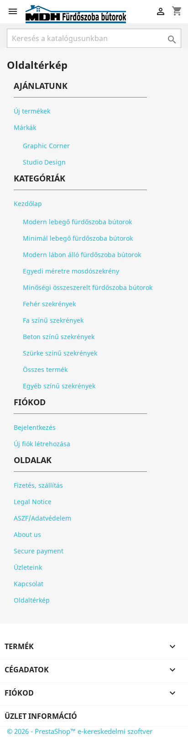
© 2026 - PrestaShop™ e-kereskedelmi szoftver (79, 731)
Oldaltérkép (32, 600)
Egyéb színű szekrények (59, 386)
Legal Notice (33, 501)
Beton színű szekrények (58, 336)
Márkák (25, 127)
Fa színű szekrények (53, 320)
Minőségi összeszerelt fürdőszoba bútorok (87, 287)
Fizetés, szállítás (38, 485)
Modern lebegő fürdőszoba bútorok (77, 221)
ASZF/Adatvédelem (42, 518)
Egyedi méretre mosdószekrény (71, 271)
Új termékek (32, 111)
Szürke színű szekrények (60, 353)
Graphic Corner (46, 145)
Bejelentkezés (35, 427)
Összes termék (45, 369)
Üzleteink (28, 567)
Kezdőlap (28, 203)
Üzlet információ (41, 716)
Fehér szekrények (49, 303)
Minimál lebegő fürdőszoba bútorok (78, 238)
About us (27, 534)
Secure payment (38, 551)
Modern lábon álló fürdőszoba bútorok (82, 254)
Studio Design (44, 162)
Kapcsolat (28, 583)
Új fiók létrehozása (42, 443)
